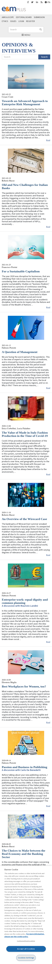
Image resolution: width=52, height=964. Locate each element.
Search (44, 56)
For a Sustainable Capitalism (21, 271)
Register (30, 21)
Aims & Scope (8, 17)
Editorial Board (24, 17)
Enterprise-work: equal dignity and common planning (25, 601)
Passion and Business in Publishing (24, 767)
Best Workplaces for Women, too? (24, 686)
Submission (39, 17)
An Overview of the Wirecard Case (24, 519)
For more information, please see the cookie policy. (24, 935)
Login (21, 21)
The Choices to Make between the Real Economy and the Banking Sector (23, 854)
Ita (48, 2)
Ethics (5, 21)
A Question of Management (19, 352)
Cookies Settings (26, 957)
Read (48, 140)
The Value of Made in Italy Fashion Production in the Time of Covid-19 (25, 434)
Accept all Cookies (26, 948)
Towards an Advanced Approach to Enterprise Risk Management (25, 102)
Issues (13, 21)
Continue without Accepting (26, 941)
